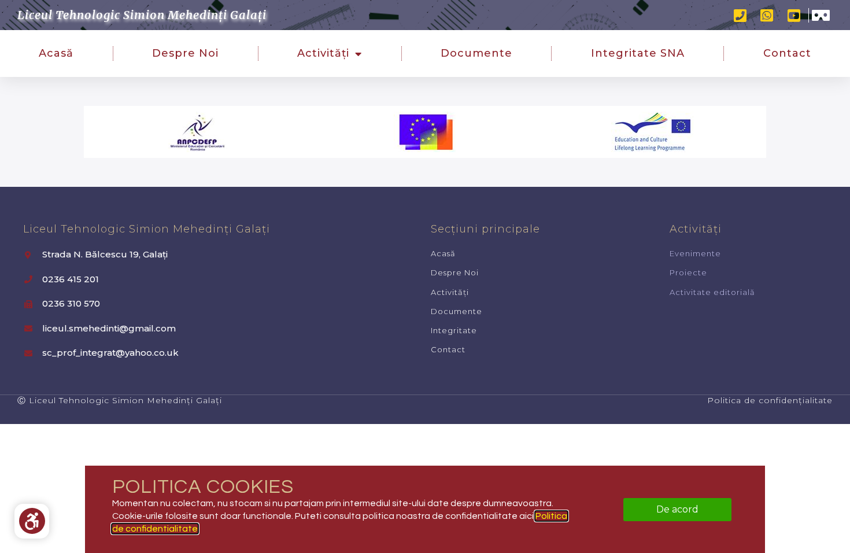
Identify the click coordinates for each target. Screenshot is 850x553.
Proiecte (688, 272)
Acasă (56, 53)
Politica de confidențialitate (770, 400)
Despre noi (185, 53)
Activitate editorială (712, 292)
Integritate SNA (638, 53)
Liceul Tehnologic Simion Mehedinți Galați (142, 15)
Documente (476, 53)
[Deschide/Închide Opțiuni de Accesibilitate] (32, 521)
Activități (323, 53)
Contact (787, 53)
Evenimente (695, 253)
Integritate (454, 330)
